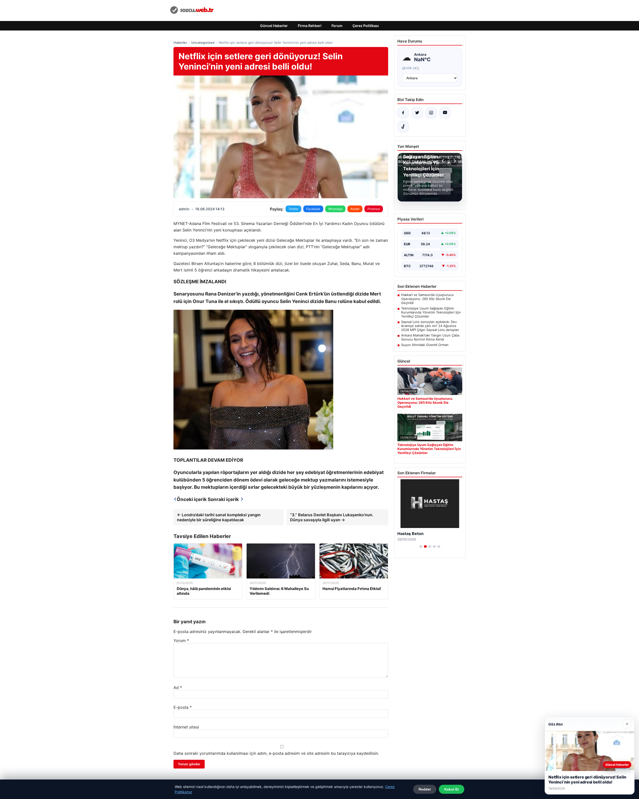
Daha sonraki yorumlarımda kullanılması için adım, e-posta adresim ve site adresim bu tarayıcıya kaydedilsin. (276, 753)
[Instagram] (431, 112)
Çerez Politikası (365, 26)
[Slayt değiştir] (420, 546)
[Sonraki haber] (454, 161)
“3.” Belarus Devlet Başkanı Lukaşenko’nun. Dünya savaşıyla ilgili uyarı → (331, 517)
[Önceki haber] (443, 161)
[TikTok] (403, 126)
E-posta (182, 707)
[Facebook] (403, 112)
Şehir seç (411, 68)
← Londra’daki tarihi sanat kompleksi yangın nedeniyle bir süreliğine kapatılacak (219, 517)
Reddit (354, 209)
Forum (336, 26)
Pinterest (373, 209)
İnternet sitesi (186, 727)
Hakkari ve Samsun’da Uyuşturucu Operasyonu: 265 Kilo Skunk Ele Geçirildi (427, 299)
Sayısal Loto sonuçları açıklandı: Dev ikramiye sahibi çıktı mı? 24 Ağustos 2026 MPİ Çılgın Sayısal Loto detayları (430, 326)
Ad (177, 687)
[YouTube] (445, 112)
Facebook (313, 209)
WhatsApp (335, 209)
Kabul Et (451, 789)
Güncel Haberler (274, 26)
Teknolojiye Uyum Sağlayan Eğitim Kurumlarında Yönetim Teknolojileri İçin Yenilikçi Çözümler (431, 312)
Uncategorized (202, 42)
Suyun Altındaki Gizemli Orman (425, 345)
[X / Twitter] (417, 112)
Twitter (293, 209)
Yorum (181, 640)
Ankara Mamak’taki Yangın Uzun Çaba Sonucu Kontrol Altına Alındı (430, 337)
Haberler (180, 42)
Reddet (425, 789)
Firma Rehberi (309, 26)
